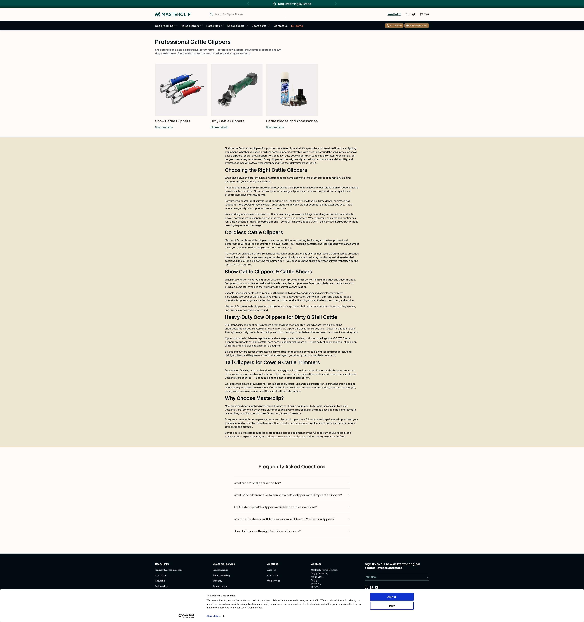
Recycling (160, 580)
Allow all (391, 597)
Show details (213, 616)
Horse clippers (190, 25)
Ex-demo (297, 25)
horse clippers (297, 436)
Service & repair (220, 569)
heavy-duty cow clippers (281, 328)
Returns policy (220, 586)
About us (271, 569)
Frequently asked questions (168, 569)
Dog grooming (164, 25)
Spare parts (259, 25)
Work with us (273, 580)
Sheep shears (235, 25)
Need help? (394, 14)
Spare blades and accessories (291, 423)
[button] (425, 14)
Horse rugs (213, 25)
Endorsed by (161, 586)
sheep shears (275, 436)
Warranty (217, 580)
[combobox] (248, 14)
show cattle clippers (276, 279)
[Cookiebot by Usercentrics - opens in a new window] (186, 616)
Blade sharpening (221, 575)
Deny (392, 605)
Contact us (281, 25)
